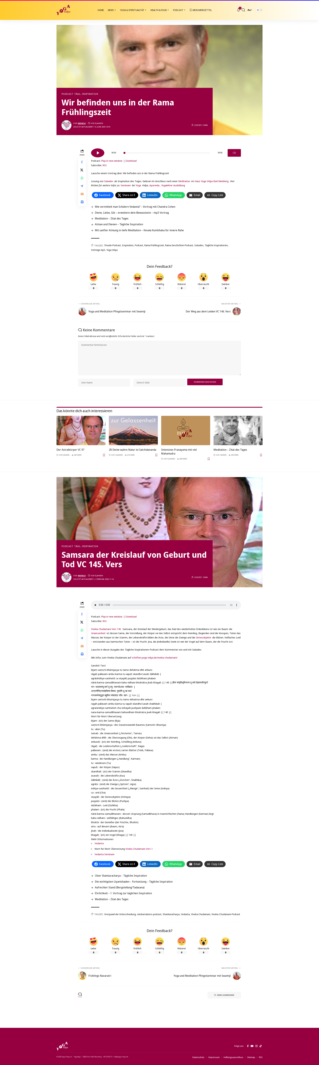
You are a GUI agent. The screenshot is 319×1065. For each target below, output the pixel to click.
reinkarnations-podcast (149, 914)
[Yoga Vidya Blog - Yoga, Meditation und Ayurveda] (63, 10)
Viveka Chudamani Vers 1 (139, 848)
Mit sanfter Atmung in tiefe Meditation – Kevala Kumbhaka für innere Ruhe (139, 230)
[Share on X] (82, 170)
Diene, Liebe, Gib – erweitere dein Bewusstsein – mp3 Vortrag (132, 212)
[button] (243, 10)
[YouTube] (252, 1046)
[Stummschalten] (234, 153)
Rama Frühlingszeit (154, 245)
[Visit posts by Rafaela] (66, 125)
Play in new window (111, 160)
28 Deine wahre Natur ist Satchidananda (132, 449)
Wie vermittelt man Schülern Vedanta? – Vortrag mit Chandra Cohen (135, 206)
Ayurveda (154, 185)
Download (131, 160)
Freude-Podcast (113, 245)
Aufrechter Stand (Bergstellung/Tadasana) (120, 887)
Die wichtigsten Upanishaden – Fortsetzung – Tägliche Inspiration (134, 881)
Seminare (126, 185)
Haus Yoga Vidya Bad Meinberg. (212, 181)
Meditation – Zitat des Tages (111, 218)
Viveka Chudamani (200, 914)
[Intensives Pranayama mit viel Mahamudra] (185, 430)
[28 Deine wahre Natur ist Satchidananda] (133, 430)
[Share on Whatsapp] (82, 178)
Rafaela (82, 123)
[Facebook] (247, 1046)
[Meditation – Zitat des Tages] (238, 430)
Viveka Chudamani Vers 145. (106, 629)
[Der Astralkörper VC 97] (81, 430)
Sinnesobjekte (203, 637)
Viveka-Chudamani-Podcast (226, 914)
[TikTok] (261, 1046)
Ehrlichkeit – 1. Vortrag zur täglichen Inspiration (123, 893)
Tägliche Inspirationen (216, 245)
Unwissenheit (98, 633)
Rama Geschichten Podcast (179, 245)
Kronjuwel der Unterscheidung (120, 914)
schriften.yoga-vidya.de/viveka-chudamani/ (154, 657)
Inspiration (127, 245)
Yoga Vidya (112, 249)
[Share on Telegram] (82, 186)
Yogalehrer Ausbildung (173, 185)
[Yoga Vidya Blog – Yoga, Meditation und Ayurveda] (62, 1046)
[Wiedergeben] (97, 152)
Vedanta (99, 843)
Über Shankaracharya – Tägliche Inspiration (121, 875)
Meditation (184, 181)
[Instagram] (256, 1046)
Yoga (138, 185)
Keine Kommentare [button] (225, 995)
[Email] (82, 194)
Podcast (67, 94)
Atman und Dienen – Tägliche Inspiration (119, 224)
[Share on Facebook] (82, 162)
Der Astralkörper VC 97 (70, 449)
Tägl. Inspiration (86, 94)
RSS (105, 165)
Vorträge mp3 (98, 249)
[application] (166, 151)
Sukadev (108, 181)
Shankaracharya (171, 914)
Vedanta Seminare (104, 854)
